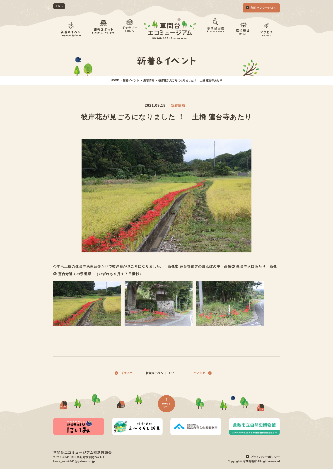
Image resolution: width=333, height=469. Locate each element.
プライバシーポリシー (265, 457)
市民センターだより (263, 8)
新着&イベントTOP (160, 373)
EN (58, 6)
